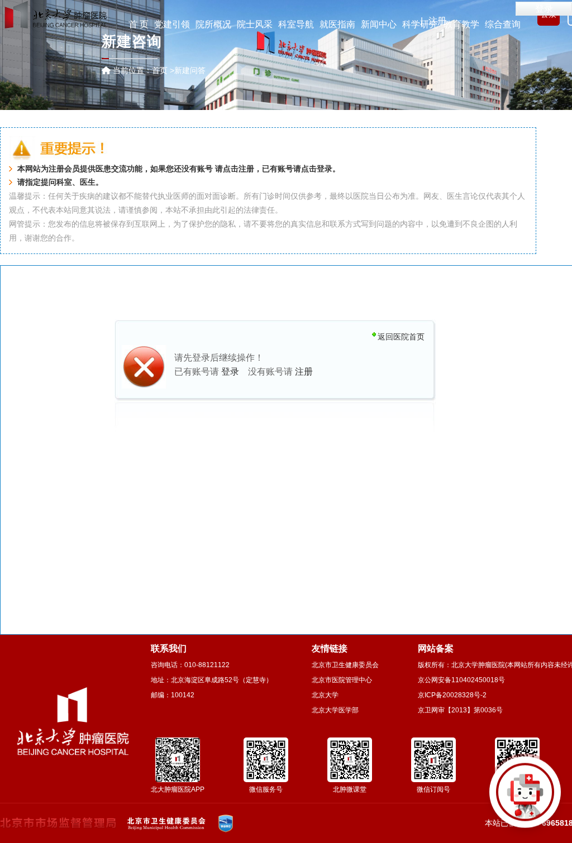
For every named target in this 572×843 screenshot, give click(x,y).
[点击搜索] (525, 796)
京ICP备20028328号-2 (452, 695)
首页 (160, 70)
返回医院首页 (401, 336)
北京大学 (325, 695)
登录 (544, 8)
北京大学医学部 (335, 710)
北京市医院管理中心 (342, 680)
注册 (246, 169)
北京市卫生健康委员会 (345, 665)
